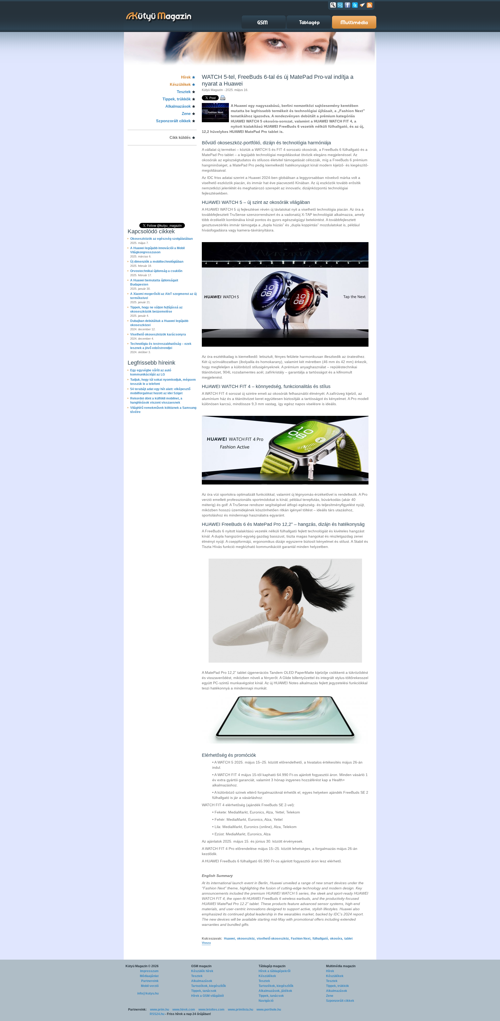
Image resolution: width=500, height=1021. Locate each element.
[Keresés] (333, 5)
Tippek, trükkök (176, 99)
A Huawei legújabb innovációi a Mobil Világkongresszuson (157, 250)
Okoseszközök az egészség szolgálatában (161, 239)
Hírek (186, 77)
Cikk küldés (180, 137)
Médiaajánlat (149, 976)
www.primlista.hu (240, 1009)
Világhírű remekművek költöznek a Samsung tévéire (163, 410)
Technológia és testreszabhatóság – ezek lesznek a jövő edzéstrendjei (160, 346)
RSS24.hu (157, 1014)
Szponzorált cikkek (173, 121)
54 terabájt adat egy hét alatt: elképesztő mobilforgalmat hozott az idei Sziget (160, 391)
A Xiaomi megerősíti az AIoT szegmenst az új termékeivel (163, 296)
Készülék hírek (202, 971)
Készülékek (180, 84)
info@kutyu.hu (148, 993)
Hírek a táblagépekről (274, 971)
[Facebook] (348, 5)
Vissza (206, 942)
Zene (186, 113)
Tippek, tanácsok (203, 991)
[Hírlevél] (340, 5)
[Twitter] (355, 5)
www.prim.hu (159, 1009)
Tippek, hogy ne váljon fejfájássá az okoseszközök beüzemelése (156, 309)
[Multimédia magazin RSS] (369, 5)
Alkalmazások (178, 106)
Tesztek (184, 91)
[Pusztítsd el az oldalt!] (362, 5)
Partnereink (150, 981)
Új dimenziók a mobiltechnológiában (156, 261)
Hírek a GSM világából (207, 996)
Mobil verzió (150, 986)
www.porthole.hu (269, 1009)
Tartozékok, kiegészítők (208, 986)
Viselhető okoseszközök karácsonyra (158, 334)
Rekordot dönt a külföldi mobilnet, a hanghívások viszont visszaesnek (156, 400)
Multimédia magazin (340, 966)
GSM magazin (201, 966)
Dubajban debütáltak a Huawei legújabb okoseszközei (159, 323)
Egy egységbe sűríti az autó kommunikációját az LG (150, 372)
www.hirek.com (183, 1009)
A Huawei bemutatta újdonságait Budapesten (154, 282)
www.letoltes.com (211, 1009)
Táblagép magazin (272, 966)
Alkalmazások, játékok (275, 991)
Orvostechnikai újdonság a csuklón (156, 271)
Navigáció (266, 1001)
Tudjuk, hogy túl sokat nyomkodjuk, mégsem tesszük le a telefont (163, 382)
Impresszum (149, 971)
